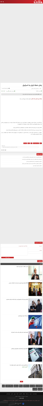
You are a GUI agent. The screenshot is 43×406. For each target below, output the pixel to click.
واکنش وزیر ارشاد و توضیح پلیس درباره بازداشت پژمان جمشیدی (17, 299)
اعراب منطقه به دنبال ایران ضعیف (22, 266)
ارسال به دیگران (11, 91)
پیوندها (19, 396)
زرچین (3, 386)
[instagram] (23, 398)
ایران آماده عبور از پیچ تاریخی (23, 316)
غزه (31, 143)
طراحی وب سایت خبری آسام (18, 404)
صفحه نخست (34, 393)
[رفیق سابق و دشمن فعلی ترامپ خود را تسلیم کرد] (35, 338)
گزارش (41, 264)
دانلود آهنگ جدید (39, 386)
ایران (40, 143)
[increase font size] (4, 91)
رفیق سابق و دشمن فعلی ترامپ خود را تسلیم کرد (19, 332)
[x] (3, 150)
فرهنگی (24, 393)
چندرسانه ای (8, 393)
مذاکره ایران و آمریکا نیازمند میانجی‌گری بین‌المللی (19, 348)
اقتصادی (20, 393)
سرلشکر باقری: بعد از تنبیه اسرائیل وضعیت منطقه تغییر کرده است (32, 157)
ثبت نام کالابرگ (26, 386)
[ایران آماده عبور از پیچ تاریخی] (35, 322)
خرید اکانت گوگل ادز (9, 386)
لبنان (28, 143)
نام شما (40, 246)
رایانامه (41, 250)
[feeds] (19, 398)
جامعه (17, 393)
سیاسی (30, 393)
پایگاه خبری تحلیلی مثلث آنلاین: (36, 99)
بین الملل (27, 393)
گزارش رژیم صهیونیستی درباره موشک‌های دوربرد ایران (33, 161)
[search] (3, 1)
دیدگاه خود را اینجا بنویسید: (23, 246)
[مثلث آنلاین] (38, 1)
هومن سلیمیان (24, 367)
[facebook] (2, 150)
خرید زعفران (16, 386)
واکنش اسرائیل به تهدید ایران (37, 165)
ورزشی (15, 393)
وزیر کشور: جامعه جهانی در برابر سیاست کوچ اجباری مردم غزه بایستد (31, 159)
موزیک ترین (40, 389)
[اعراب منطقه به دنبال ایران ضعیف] (35, 273)
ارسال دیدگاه (7, 257)
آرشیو (21, 381)
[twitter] (20, 398)
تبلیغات (16, 396)
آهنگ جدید (35, 389)
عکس (12, 393)
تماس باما (23, 396)
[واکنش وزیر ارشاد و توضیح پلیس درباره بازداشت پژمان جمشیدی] (35, 305)
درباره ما (26, 396)
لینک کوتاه (3, 145)
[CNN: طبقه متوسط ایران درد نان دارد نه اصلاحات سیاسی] (35, 289)
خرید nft (20, 386)
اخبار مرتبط (39, 154)
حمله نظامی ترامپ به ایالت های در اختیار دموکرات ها (19, 365)
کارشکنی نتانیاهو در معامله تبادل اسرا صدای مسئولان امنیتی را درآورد (31, 163)
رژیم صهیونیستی (35, 143)
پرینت (7, 91)
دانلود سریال (32, 386)
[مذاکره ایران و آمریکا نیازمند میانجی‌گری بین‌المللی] (35, 355)
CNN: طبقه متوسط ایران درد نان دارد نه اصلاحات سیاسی (18, 283)
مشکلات (25, 143)
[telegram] (5, 150)
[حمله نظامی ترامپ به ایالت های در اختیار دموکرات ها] (35, 371)
